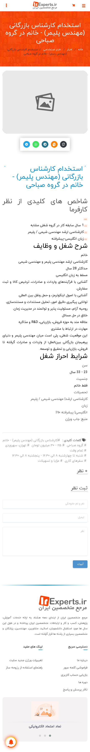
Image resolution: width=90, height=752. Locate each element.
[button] (50, 736)
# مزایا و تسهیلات (50, 461)
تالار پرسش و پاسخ (75, 690)
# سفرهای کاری (75, 461)
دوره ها (82, 682)
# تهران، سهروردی (17, 445)
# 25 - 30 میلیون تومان (48, 445)
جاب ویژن (72, 419)
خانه (80, 50)
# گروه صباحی (76, 445)
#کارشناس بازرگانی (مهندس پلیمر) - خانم (31, 440)
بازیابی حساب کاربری (74, 675)
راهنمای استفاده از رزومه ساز (24, 668)
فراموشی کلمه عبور (75, 668)
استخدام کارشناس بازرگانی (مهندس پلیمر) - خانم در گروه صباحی (47, 177)
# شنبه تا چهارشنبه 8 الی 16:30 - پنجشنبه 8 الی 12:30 (49, 456)
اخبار (69, 50)
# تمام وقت (78, 450)
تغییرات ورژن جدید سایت (25, 660)
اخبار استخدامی (52, 50)
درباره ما (82, 660)
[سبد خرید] (73, 5)
